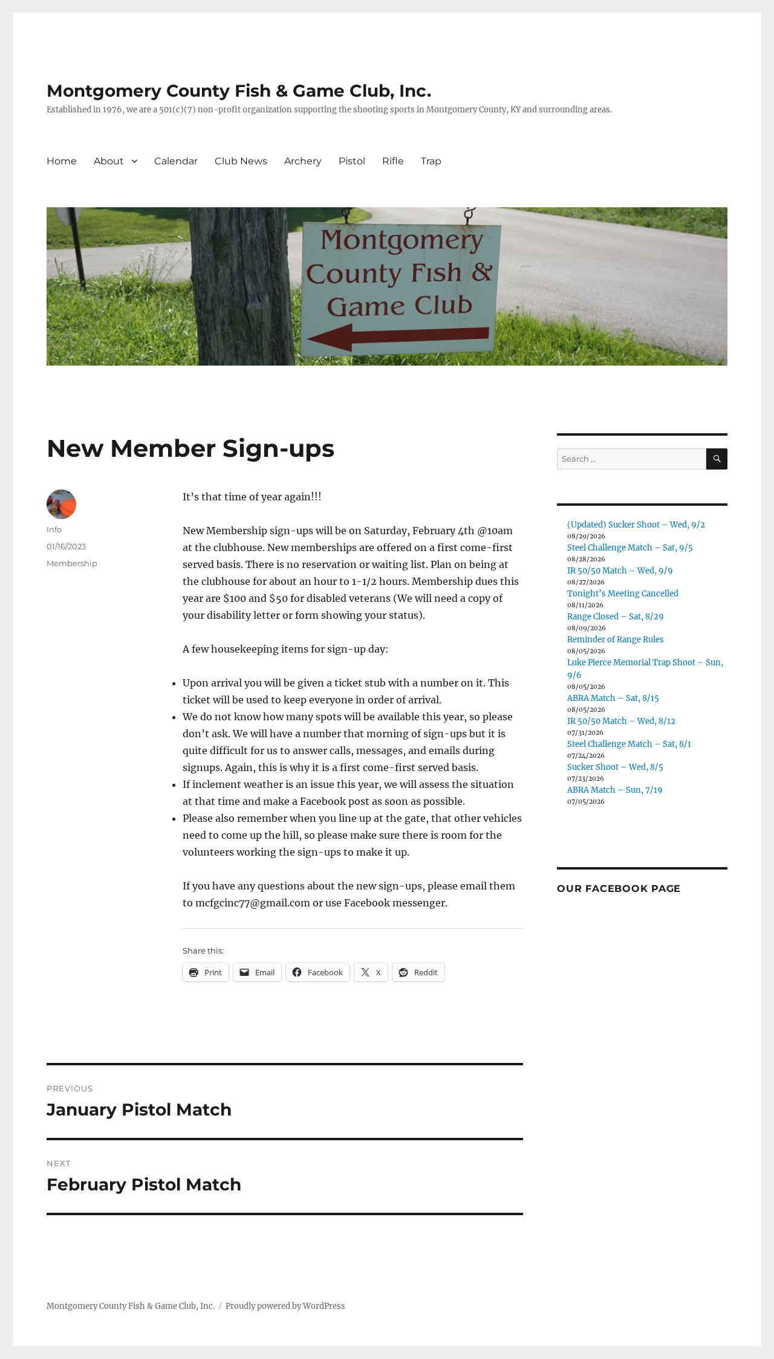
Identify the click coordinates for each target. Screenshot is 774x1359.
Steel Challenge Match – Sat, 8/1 (629, 744)
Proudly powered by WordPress (285, 1306)
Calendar (176, 161)
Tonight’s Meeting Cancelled (622, 594)
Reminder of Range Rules (615, 639)
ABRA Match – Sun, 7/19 (615, 790)
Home (62, 161)
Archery (303, 161)
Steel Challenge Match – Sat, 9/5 (630, 548)
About (109, 161)
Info (54, 529)
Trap (431, 161)
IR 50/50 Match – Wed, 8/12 (621, 721)
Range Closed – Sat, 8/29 (615, 617)
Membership (72, 563)
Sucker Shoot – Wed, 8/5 (615, 767)
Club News (241, 161)
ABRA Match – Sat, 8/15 (613, 698)
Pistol (352, 161)
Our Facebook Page (619, 888)
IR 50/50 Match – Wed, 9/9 (620, 571)
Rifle (393, 161)
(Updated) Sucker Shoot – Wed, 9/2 (636, 525)
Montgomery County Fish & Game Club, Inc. (239, 90)
